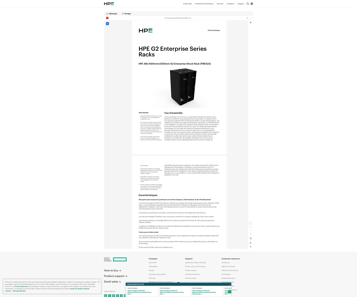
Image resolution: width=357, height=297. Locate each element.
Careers (151, 270)
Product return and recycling (195, 266)
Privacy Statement (21, 286)
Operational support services (195, 262)
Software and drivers (192, 274)
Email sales (111, 281)
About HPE (152, 262)
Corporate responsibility (157, 274)
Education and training (230, 270)
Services (220, 4)
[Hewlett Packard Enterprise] (109, 3)
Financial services (228, 282)
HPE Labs (152, 278)
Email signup (226, 274)
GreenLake (187, 4)
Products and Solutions (204, 4)
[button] (98, 282)
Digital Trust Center (228, 266)
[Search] (248, 3)
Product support (114, 276)
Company (230, 4)
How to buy (111, 270)
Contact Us (226, 262)
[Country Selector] (252, 3)
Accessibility (153, 266)
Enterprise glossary (228, 278)
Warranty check (190, 278)
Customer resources (231, 258)
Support (241, 4)
